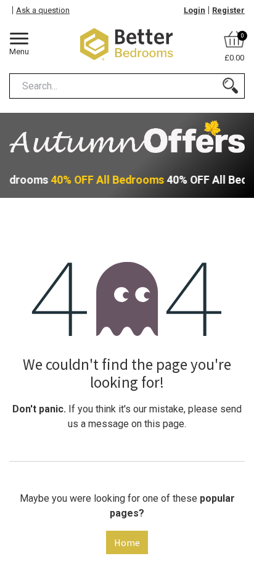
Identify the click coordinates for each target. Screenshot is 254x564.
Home (127, 542)
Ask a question (43, 10)
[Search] (230, 86)
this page (164, 424)
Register (228, 10)
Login (194, 10)
